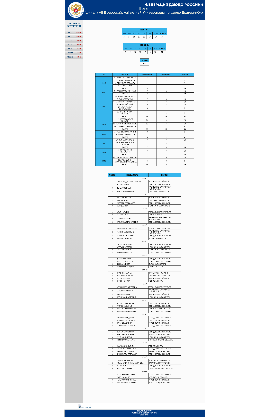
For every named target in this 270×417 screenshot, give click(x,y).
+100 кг (70, 57)
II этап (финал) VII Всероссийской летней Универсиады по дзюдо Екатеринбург (144, 10)
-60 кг (70, 32)
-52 (130, 49)
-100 (149, 33)
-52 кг (78, 36)
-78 (150, 49)
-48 (125, 49)
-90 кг (70, 49)
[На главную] (74, 7)
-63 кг (78, 45)
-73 (134, 33)
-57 (135, 49)
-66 (129, 33)
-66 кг (70, 36)
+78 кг (78, 57)
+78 (155, 49)
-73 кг (70, 41)
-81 (139, 33)
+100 (156, 33)
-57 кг (78, 41)
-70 (145, 49)
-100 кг (70, 53)
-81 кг (70, 45)
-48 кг (78, 32)
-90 (144, 33)
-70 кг (78, 49)
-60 (124, 33)
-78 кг (78, 53)
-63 (140, 49)
